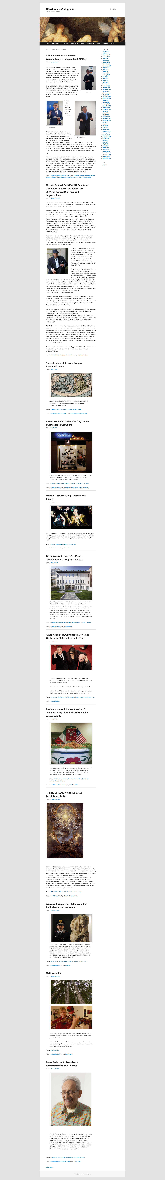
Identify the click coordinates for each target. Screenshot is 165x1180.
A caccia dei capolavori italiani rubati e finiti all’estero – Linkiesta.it (69, 961)
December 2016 (107, 96)
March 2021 (106, 60)
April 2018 (105, 82)
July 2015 (105, 111)
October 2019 (106, 64)
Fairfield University (73, 896)
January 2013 (106, 151)
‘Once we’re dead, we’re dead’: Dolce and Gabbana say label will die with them (73, 697)
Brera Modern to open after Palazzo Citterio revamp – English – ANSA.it (71, 623)
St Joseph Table (75, 784)
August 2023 (106, 51)
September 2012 (107, 158)
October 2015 (106, 107)
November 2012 (107, 155)
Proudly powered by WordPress (82, 1174)
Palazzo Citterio (69, 626)
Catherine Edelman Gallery (71, 487)
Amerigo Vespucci (75, 413)
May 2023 (105, 53)
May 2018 (105, 80)
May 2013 (105, 144)
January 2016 (106, 104)
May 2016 (105, 100)
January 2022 (106, 56)
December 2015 (107, 106)
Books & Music (90, 43)
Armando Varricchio (85, 175)
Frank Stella (78, 1161)
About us (113, 43)
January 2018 (106, 87)
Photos (98, 43)
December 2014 (107, 118)
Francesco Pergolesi (84, 487)
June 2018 (105, 78)
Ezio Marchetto (66, 177)
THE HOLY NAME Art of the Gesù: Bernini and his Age (66, 892)
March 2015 (106, 115)
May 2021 (105, 58)
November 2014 (107, 120)
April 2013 (105, 145)
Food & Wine (65, 43)
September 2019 (107, 66)
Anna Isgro (76, 175)
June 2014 (105, 124)
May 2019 (105, 71)
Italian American (62, 175)
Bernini (66, 896)
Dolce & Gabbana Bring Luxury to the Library (63, 544)
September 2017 (107, 93)
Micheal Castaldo (83, 355)
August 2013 (106, 138)
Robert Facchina (87, 177)
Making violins (53, 973)
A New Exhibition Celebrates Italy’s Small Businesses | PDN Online (70, 484)
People (82, 43)
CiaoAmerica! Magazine (60, 9)
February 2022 (106, 55)
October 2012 (106, 156)
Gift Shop (105, 43)
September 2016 (107, 98)
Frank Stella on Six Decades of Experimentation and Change (68, 1157)
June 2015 (105, 113)
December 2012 (107, 153)
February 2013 (106, 149)
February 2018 (106, 86)
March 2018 (106, 84)
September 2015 (107, 109)
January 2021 (106, 62)
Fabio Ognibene (68, 1054)
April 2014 (105, 127)
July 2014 (105, 122)
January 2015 (106, 116)
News (47, 43)
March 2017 (106, 95)
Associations (74, 43)
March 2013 (106, 147)
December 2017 (107, 89)
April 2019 (105, 73)
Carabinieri (67, 965)
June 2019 (105, 69)
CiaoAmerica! (83, 413)
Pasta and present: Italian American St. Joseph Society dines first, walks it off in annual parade (67, 712)
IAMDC (80, 177)
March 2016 (106, 102)
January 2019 (106, 75)
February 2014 (106, 131)
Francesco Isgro (74, 177)
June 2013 (105, 142)
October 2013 (106, 135)
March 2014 (106, 129)
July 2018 (105, 76)
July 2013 (105, 140)
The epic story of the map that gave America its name (66, 409)
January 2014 (106, 133)
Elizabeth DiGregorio (57, 177)
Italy (59, 487)
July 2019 (105, 67)
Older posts (49, 1167)
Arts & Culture (55, 43)
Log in (104, 165)
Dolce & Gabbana (69, 548)
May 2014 (105, 126)
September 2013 (107, 136)
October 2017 (106, 91)
